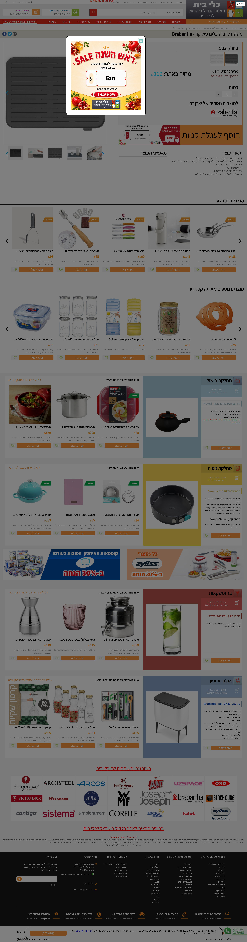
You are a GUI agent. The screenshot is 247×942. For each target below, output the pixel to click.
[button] (240, 4)
